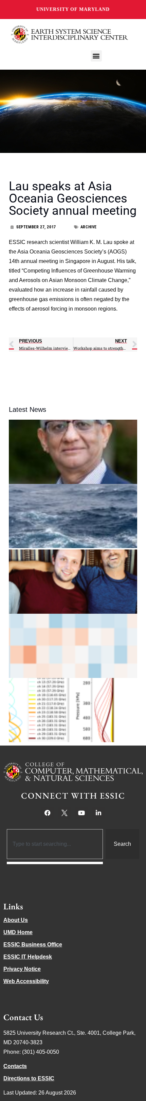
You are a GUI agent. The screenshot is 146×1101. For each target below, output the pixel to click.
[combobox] (55, 844)
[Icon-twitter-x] (64, 813)
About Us (15, 920)
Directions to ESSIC (28, 1078)
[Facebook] (47, 813)
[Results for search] (55, 863)
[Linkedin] (98, 813)
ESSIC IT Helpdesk (27, 957)
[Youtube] (81, 813)
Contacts (15, 1066)
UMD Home (18, 932)
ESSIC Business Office (32, 944)
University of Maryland (73, 9)
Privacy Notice (22, 969)
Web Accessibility (26, 981)
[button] (96, 56)
